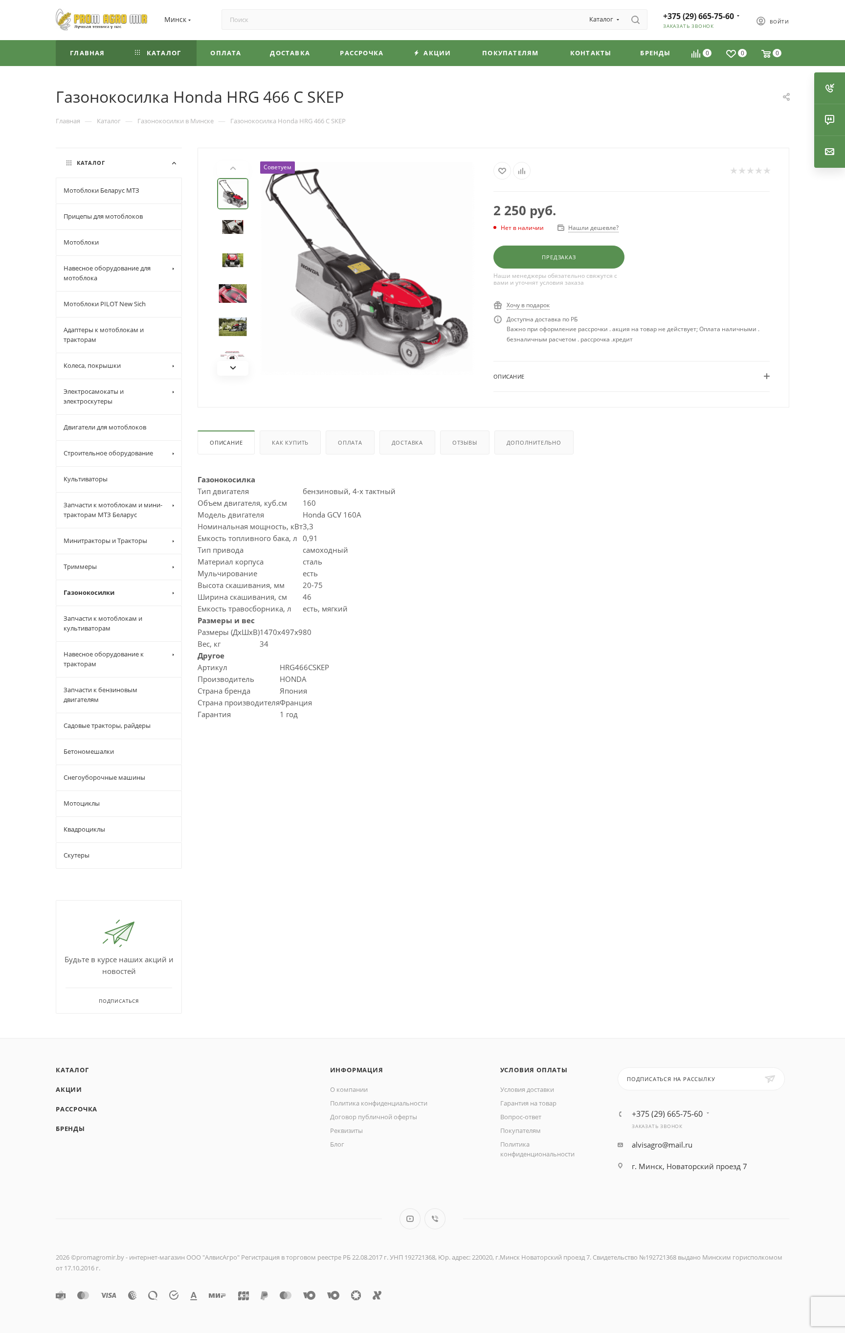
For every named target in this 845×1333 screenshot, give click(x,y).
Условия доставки (527, 1089)
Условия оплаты (534, 1069)
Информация (356, 1069)
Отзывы (464, 442)
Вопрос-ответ (520, 1116)
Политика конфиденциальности (378, 1103)
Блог (337, 1144)
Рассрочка (76, 1109)
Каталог (72, 1069)
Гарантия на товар (528, 1103)
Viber (434, 1218)
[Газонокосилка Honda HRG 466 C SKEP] (367, 268)
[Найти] (635, 19)
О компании (349, 1089)
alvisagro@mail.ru (662, 1145)
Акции (69, 1089)
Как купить (290, 442)
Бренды (70, 1128)
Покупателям (520, 1130)
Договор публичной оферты (373, 1116)
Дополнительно (534, 442)
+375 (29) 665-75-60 (698, 16)
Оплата (350, 442)
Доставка (407, 442)
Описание (226, 442)
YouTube (410, 1218)
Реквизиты (346, 1130)
